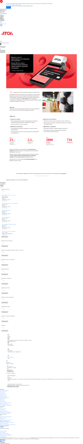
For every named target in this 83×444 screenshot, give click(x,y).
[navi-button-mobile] (1, 25)
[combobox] (2, 442)
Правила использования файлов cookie (25, 5)
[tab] (2, 50)
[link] (2, 18)
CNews (19, 156)
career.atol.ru (63, 173)
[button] (1, 21)
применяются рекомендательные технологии (22, 437)
